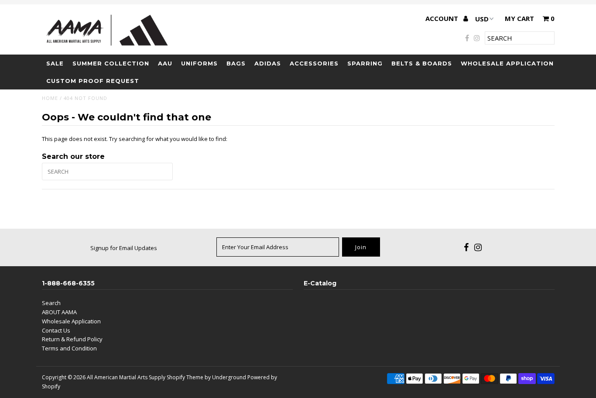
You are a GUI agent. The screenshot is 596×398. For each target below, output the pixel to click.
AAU (165, 63)
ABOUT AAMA (59, 312)
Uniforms (199, 63)
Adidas (267, 63)
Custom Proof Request (92, 80)
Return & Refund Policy (72, 339)
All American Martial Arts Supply (126, 377)
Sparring (365, 63)
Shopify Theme (185, 377)
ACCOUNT (442, 18)
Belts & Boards (421, 63)
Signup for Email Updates (123, 248)
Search (51, 303)
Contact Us (56, 330)
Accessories (314, 63)
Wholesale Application (507, 63)
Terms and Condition (69, 348)
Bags (236, 63)
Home (50, 98)
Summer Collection (110, 63)
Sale (55, 63)
